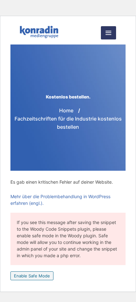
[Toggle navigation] (108, 32)
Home (66, 110)
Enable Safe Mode (32, 275)
